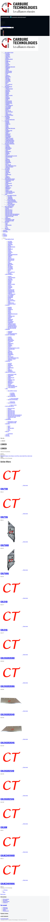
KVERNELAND (8, 103)
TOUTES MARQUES (10, 119)
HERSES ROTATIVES (11, 202)
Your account (3, 905)
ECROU (7, 208)
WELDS (5, 228)
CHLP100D (4, 545)
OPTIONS (7, 168)
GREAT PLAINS (8, 95)
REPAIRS (6, 221)
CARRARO (7, 149)
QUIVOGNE (8, 81)
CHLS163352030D (7, 657)
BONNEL (7, 121)
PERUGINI (7, 161)
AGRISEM (7, 54)
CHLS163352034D (7, 714)
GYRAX (7, 96)
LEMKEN (7, 75)
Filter (2, 457)
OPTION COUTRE (9, 142)
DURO (6, 62)
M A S (6, 222)
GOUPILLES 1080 (9, 216)
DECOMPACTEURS (10, 195)
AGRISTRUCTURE (9, 180)
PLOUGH (6, 120)
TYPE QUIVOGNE (12, 200)
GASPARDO (8, 181)
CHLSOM (3, 827)
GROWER (6, 116)
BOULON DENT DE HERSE (11, 215)
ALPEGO (7, 55)
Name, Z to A (14, 455)
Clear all (3, 440)
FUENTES (7, 64)
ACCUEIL (7, 435)
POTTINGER (8, 106)
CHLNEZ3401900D (7, 855)
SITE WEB (5, 231)
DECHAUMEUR (7, 86)
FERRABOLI (8, 151)
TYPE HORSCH (9, 193)
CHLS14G (4, 629)
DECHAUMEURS (10, 199)
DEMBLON (7, 61)
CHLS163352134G (7, 799)
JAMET (7, 69)
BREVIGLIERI (8, 148)
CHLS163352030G (7, 686)
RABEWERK (8, 162)
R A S (6, 227)
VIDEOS (5, 230)
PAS (6, 226)
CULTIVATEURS (10, 204)
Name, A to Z (8, 455)
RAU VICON (8, 110)
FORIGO (7, 152)
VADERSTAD (8, 114)
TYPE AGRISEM (9, 88)
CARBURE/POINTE (9, 140)
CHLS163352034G (7, 742)
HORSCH (7, 97)
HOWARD (7, 68)
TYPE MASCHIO (9, 105)
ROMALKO (7, 177)
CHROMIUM (6, 218)
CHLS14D (4, 601)
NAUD (6, 132)
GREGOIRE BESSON (10, 66)
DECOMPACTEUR (8, 52)
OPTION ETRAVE (9, 139)
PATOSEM (7, 80)
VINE (5, 194)
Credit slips (5, 908)
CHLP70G (4, 516)
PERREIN (7, 135)
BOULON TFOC (8, 213)
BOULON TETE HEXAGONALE (12, 214)
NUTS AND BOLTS (8, 206)
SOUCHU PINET (9, 111)
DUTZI (6, 60)
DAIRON (7, 122)
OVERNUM (7, 133)
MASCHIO (7, 160)
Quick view (25, 485)
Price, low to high (21, 455)
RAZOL (7, 82)
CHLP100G (4, 573)
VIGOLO (7, 85)
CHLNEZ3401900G (7, 883)
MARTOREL (8, 76)
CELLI (6, 150)
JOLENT (7, 70)
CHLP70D (4, 488)
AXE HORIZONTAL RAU (10, 165)
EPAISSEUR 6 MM (9, 220)
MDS (6, 224)
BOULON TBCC (8, 207)
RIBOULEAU (8, 187)
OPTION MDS (8, 225)
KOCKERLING (8, 100)
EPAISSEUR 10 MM (9, 219)
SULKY (7, 163)
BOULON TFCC (8, 209)
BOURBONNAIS (9, 59)
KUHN (6, 73)
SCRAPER (6, 169)
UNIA (6, 113)
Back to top (3, 894)
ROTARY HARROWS (8, 143)
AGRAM (7, 87)
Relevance (2, 455)
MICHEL (7, 77)
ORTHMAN (7, 78)
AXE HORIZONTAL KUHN (11, 155)
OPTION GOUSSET (9, 141)
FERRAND (10, 198)
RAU (6, 83)
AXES (6, 217)
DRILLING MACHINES (9, 179)
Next (4, 892)
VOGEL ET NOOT (9, 115)
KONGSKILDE (8, 72)
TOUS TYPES (11, 205)
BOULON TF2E (8, 211)
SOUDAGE (7, 229)
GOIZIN (7, 65)
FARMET (7, 93)
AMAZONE (7, 57)
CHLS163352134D (7, 770)
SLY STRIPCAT (8, 84)
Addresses (5, 907)
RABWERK (7, 108)
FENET (7, 126)
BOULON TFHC (8, 210)
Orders (4, 909)
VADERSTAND (8, 191)
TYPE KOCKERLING (10, 192)
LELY (6, 74)
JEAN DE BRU (8, 71)
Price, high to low (28, 455)
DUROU (7, 63)
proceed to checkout (5, 26)
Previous (5, 889)
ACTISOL (7, 53)
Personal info (6, 910)
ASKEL (7, 58)
